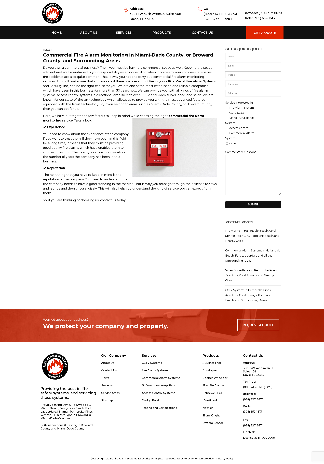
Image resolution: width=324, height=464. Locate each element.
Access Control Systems (158, 393)
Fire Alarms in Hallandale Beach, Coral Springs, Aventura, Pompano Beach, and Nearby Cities (252, 235)
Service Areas (110, 393)
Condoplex (210, 370)
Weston (45, 415)
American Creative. (202, 458)
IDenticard (209, 400)
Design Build (150, 400)
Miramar (63, 411)
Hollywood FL (80, 404)
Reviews (107, 385)
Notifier (207, 408)
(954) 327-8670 (270, 13)
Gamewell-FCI (212, 393)
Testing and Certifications (159, 408)
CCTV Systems (152, 362)
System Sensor (212, 423)
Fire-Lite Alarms (213, 385)
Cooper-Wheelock (215, 378)
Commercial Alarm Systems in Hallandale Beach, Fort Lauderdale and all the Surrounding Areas (252, 255)
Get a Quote (265, 33)
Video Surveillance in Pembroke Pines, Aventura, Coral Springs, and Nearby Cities (251, 275)
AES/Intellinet (211, 362)
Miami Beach (49, 408)
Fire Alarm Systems (155, 370)
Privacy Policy (224, 458)
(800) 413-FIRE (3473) (220, 14)
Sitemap (107, 400)
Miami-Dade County (70, 428)
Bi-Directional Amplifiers (158, 385)
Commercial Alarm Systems (161, 378)
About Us (107, 362)
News (105, 378)
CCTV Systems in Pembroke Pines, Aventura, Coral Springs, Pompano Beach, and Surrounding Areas (248, 295)
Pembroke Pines (81, 411)
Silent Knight (211, 415)
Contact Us (109, 370)
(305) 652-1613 (264, 18)
